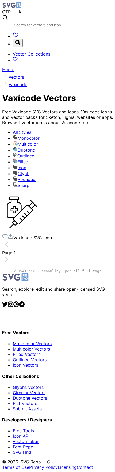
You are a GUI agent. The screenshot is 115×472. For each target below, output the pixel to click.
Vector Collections (31, 54)
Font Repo (23, 446)
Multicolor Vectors (31, 349)
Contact (85, 467)
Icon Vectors (25, 365)
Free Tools (23, 430)
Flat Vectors (25, 403)
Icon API (21, 436)
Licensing (67, 467)
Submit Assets (27, 408)
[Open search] (18, 43)
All (22, 132)
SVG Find (22, 452)
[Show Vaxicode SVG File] (22, 231)
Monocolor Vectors (32, 343)
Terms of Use (15, 467)
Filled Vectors (26, 354)
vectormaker (26, 441)
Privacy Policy (43, 467)
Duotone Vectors (30, 398)
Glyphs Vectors (28, 387)
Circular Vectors (29, 392)
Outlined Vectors (30, 359)
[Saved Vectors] (15, 36)
